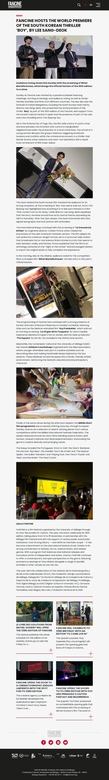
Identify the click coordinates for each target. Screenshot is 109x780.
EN (85, 4)
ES (91, 4)
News (19, 15)
